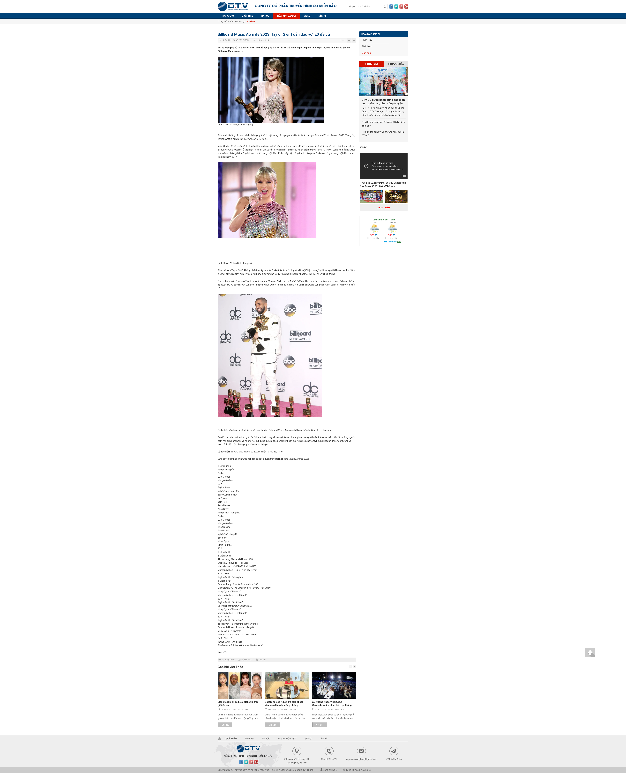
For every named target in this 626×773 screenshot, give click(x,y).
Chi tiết (225, 724)
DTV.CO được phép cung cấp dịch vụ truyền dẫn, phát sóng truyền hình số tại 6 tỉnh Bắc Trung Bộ (383, 101)
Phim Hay (367, 39)
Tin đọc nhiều (396, 63)
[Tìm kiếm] (385, 6)
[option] (239, 701)
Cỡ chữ (342, 40)
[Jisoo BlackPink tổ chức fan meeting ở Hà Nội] (334, 685)
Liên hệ (322, 15)
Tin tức (265, 15)
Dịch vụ (249, 738)
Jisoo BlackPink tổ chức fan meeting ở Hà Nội (333, 703)
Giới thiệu (247, 15)
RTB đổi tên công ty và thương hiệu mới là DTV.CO (383, 134)
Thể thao (367, 46)
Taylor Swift (224, 139)
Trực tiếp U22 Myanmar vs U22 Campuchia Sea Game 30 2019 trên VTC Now (383, 184)
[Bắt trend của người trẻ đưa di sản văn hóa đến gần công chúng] (240, 685)
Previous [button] (354, 666)
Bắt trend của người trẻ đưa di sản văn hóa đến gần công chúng (237, 703)
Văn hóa (251, 21)
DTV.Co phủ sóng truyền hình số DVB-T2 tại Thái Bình (383, 124)
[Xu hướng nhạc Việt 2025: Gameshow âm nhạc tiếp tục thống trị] (287, 685)
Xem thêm (383, 207)
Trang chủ (228, 15)
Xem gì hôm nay (287, 738)
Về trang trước (228, 660)
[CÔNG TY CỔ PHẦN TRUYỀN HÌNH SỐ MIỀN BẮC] (233, 6)
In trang (262, 660)
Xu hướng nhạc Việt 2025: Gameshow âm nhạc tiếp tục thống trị (284, 705)
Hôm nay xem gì (286, 15)
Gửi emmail (246, 660)
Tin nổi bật (371, 63)
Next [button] (350, 666)
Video (307, 15)
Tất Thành (308, 770)
